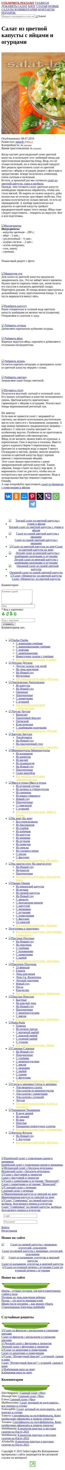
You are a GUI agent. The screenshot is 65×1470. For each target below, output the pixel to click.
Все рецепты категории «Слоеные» (38, 1080)
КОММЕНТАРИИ (25, 9)
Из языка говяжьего (28, 795)
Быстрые (21, 999)
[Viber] (48, 496)
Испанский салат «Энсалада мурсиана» (25, 1171)
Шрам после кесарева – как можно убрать (27, 1303)
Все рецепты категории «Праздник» (38, 993)
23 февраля (22, 967)
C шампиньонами (27, 653)
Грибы (24, 640)
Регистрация (9, 1230)
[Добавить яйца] (12, 338)
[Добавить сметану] (14, 377)
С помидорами (25, 915)
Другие (25, 711)
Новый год (22, 798)
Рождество (22, 990)
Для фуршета (24, 737)
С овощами (23, 1067)
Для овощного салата (29, 1087)
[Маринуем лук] (11, 273)
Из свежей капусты (28, 892)
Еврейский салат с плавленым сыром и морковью (32, 1164)
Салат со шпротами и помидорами (22, 1353)
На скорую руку (41, 863)
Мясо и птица (37, 782)
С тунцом (22, 1041)
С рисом (21, 854)
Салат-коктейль (25, 773)
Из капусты (23, 685)
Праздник (30, 964)
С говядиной (24, 805)
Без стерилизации (27, 821)
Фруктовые (23, 675)
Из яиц (20, 1119)
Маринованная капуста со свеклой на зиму (28, 1197)
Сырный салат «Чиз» (33, 1392)
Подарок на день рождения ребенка (23, 1297)
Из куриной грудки (28, 785)
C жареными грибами (29, 643)
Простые (28, 996)
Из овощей (22, 1116)
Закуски (26, 734)
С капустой (23, 905)
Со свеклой (23, 922)
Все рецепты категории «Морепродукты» (30, 778)
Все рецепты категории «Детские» (37, 679)
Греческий (22, 721)
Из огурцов (23, 841)
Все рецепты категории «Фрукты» (37, 1142)
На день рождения (27, 669)
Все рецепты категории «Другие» (37, 730)
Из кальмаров (24, 753)
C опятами (22, 649)
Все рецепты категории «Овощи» (36, 925)
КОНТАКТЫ (46, 9)
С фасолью (22, 857)
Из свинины (23, 792)
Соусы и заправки (45, 1084)
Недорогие (22, 870)
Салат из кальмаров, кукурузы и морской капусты (32, 1263)
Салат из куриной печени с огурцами (39, 1269)
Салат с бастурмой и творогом (20, 1177)
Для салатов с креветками (32, 1093)
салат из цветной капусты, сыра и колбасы (29, 182)
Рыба (21, 1022)
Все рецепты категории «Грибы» (36, 659)
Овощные (22, 692)
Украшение (32, 1110)
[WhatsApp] (56, 496)
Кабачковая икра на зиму (16, 1372)
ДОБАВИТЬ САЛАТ (14, 6)
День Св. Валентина (28, 977)
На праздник (24, 944)
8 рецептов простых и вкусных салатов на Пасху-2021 (28, 1430)
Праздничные (24, 695)
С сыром (21, 1074)
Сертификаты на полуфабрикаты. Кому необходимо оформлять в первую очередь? (31, 1417)
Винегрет (22, 714)
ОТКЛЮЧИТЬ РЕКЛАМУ (17, 3)
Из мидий (22, 760)
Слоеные (28, 1048)
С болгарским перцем (29, 902)
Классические (24, 724)
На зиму (27, 818)
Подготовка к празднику (24, 928)
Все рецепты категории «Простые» (37, 1019)
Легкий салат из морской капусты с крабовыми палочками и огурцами (36, 561)
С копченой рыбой (27, 1032)
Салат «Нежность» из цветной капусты (36, 578)
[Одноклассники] (16, 496)
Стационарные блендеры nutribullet (23, 1307)
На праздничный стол (29, 743)
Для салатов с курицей (30, 1097)
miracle (20, 141)
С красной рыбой (26, 1035)
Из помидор (23, 844)
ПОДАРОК (8, 12)
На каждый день (26, 1003)
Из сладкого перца (27, 850)
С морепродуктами (27, 1012)
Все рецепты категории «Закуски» (37, 747)
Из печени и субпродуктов (32, 789)
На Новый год (25, 672)
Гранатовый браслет (28, 717)
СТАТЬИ (41, 6)
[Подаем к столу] (12, 390)
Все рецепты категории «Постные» (38, 960)
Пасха (19, 986)
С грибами (22, 948)
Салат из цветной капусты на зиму (41, 548)
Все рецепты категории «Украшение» (39, 1129)
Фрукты (26, 1132)
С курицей (22, 701)
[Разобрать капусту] (14, 306)
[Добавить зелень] (13, 361)
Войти (5, 1227)
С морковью (23, 909)
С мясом (21, 1016)
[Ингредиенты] (11, 225)
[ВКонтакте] (8, 496)
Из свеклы (22, 847)
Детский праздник (27, 980)
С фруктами (23, 1077)
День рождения (25, 973)
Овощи (25, 883)
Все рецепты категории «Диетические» (30, 706)
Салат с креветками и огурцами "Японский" (29, 1184)
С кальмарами (24, 951)
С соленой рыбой (26, 1038)
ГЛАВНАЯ (42, 3)
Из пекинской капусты (30, 886)
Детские (27, 662)
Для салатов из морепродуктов (35, 1090)
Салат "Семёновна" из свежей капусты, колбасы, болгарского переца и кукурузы (31, 1208)
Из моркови (23, 837)
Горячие (21, 1025)
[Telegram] (32, 504)
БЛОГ (32, 6)
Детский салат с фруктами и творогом (25, 1346)
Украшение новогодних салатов (35, 1126)
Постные (28, 938)
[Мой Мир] (24, 496)
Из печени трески (27, 1029)
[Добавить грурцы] (13, 325)
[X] (40, 496)
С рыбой (21, 957)
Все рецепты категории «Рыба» (35, 1045)
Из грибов (22, 828)
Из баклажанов (25, 824)
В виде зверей (24, 1113)
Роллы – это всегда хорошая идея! (22, 1300)
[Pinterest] (32, 496)
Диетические (36, 682)
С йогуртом (23, 1139)
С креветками (24, 698)
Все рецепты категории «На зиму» (37, 860)
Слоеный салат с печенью (17, 1190)
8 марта (20, 970)
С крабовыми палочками (31, 727)
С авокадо (22, 899)
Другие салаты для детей (31, 666)
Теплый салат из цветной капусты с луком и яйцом (36, 529)
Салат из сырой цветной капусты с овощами (36, 541)
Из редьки (22, 889)
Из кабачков (23, 831)
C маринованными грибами (33, 646)
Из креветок (23, 756)
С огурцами (23, 912)
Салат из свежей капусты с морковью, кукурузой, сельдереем (32, 1252)
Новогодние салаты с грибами (34, 656)
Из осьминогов (25, 763)
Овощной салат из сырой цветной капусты (36, 572)
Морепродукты (40, 750)
